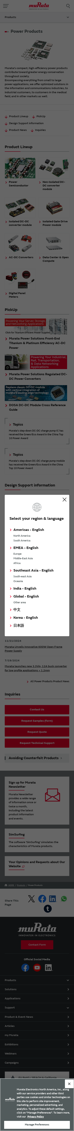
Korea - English (25, 617)
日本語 (18, 625)
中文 (17, 609)
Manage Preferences (37, 1124)
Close (65, 500)
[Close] (69, 1083)
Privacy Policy (35, 1116)
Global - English (26, 596)
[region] (37, 1104)
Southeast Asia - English (33, 570)
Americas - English (28, 530)
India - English (24, 588)
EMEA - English (25, 548)
